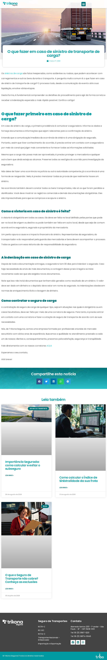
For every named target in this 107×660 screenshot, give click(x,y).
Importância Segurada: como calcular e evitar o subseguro (22, 465)
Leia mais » (9, 475)
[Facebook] (73, 642)
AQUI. (49, 345)
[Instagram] (83, 642)
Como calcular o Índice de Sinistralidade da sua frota (78, 479)
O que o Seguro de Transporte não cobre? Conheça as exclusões (21, 578)
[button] (83, 4)
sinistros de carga (13, 73)
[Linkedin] (78, 642)
